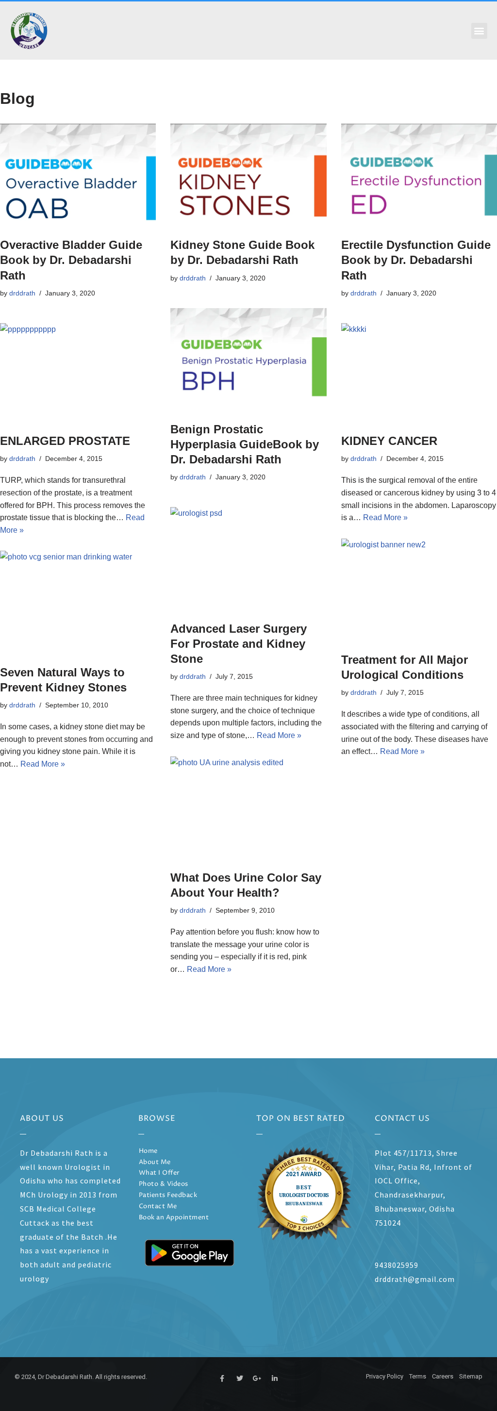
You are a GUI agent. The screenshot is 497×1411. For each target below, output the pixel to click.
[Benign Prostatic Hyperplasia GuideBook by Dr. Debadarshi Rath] (248, 360)
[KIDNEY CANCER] (419, 373)
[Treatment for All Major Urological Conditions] (419, 590)
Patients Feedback (168, 1195)
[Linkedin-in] (275, 1378)
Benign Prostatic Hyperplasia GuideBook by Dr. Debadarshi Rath (244, 444)
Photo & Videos (163, 1184)
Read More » (385, 517)
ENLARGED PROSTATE (65, 440)
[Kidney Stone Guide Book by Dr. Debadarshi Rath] (248, 176)
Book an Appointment (174, 1218)
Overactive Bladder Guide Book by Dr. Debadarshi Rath (71, 259)
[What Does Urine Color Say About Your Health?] (248, 808)
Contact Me (158, 1206)
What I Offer (159, 1173)
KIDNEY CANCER (389, 440)
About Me (155, 1162)
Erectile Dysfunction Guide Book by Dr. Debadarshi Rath (416, 259)
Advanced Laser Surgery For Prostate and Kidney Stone (238, 643)
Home (148, 1151)
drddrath (22, 293)
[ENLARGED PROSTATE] (78, 373)
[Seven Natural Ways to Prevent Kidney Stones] (78, 603)
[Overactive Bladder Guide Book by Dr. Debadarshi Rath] (78, 176)
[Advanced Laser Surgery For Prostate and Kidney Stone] (248, 559)
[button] (479, 31)
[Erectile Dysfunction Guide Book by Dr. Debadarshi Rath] (419, 176)
